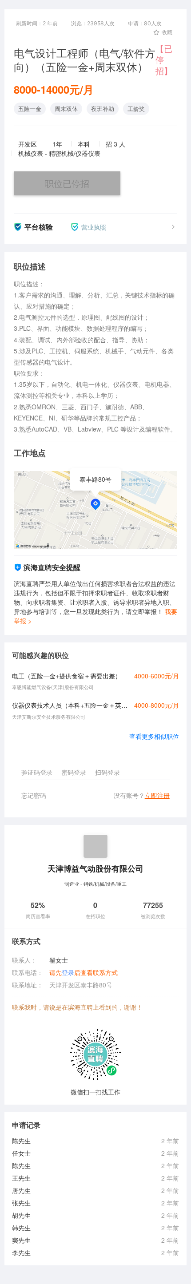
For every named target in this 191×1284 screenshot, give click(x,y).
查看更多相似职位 (154, 736)
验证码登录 (36, 772)
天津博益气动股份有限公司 (95, 868)
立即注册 (157, 795)
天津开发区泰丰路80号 (80, 984)
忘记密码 (33, 795)
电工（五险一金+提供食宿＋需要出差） (66, 675)
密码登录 (73, 772)
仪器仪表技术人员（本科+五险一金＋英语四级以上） (70, 705)
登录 (68, 972)
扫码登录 (107, 772)
